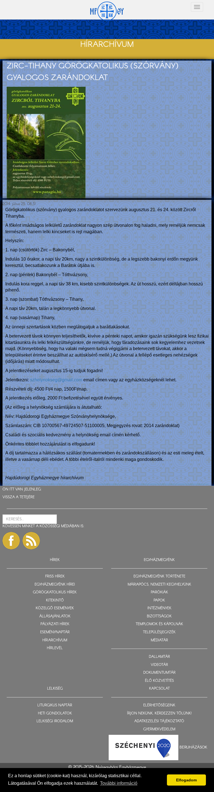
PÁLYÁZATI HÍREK (54, 624)
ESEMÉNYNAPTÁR (55, 632)
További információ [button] (118, 783)
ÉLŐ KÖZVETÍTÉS (159, 680)
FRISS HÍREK (55, 576)
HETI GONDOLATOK (55, 713)
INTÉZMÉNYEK (159, 608)
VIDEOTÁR (159, 665)
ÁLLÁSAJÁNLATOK (54, 616)
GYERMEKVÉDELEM (159, 729)
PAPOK (159, 600)
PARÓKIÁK (159, 592)
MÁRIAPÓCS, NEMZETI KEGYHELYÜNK (159, 584)
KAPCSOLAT (159, 688)
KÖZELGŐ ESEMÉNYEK (55, 608)
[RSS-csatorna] (31, 540)
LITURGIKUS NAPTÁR (54, 705)
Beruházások (193, 747)
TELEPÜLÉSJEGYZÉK (159, 632)
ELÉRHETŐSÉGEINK (159, 705)
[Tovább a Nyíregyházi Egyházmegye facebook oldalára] (11, 540)
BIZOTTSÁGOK (159, 616)
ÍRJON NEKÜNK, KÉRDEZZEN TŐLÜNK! (159, 713)
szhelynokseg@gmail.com (56, 379)
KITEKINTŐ (55, 600)
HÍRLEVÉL (55, 648)
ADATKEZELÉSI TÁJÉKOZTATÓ (159, 721)
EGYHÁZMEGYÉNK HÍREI (55, 584)
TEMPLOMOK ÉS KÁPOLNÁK (159, 624)
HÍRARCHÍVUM (54, 640)
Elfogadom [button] (186, 780)
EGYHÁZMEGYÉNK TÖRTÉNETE (159, 576)
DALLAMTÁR (159, 656)
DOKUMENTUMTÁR (159, 672)
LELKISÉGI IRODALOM (55, 721)
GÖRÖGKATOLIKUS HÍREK (55, 592)
